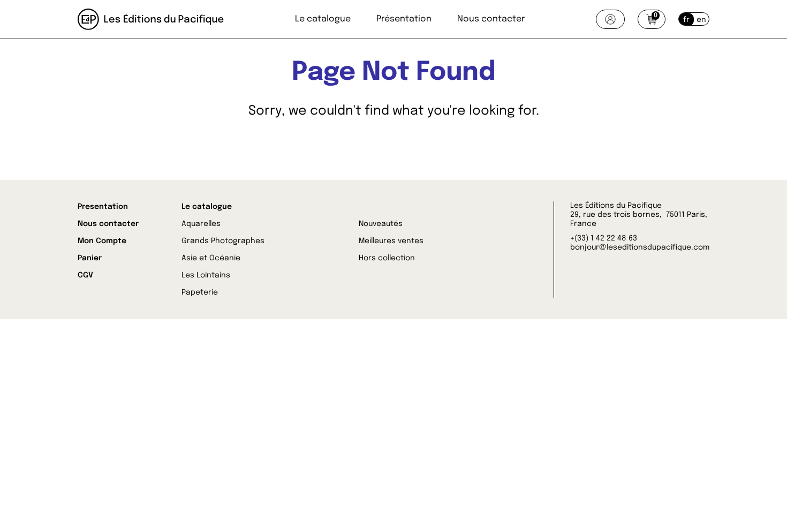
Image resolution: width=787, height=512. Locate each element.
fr (686, 20)
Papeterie (199, 292)
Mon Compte (102, 241)
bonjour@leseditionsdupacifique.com (639, 247)
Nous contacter (491, 19)
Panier (90, 258)
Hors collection (387, 258)
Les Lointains (205, 275)
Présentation (404, 19)
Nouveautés (381, 224)
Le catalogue (323, 19)
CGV (85, 275)
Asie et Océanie (210, 258)
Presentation (103, 206)
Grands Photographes (222, 241)
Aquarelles (201, 224)
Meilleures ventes (391, 241)
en (701, 20)
